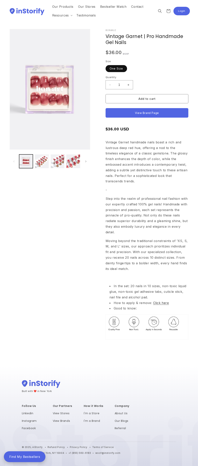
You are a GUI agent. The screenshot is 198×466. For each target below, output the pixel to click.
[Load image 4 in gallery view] (73, 161)
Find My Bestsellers (24, 457)
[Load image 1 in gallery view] (26, 161)
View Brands (61, 421)
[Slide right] (86, 161)
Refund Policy (57, 447)
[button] (62, 15)
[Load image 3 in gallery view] (57, 161)
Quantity (111, 77)
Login (184, 12)
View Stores (61, 413)
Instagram (29, 421)
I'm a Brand (92, 421)
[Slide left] (14, 161)
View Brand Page (147, 113)
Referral (120, 428)
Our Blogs (121, 421)
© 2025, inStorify (33, 447)
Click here (161, 303)
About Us (121, 413)
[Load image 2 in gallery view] (42, 161)
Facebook (29, 428)
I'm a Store (92, 413)
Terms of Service (103, 447)
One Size (116, 68)
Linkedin (27, 413)
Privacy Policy (79, 447)
